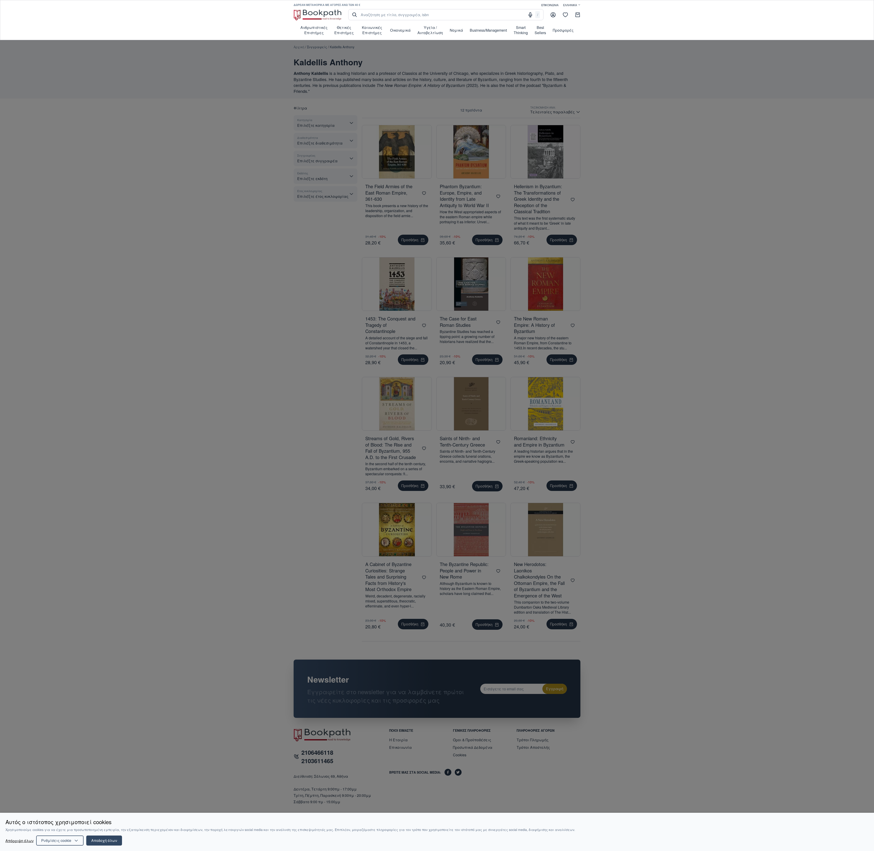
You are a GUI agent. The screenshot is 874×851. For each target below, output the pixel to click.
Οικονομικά (400, 30)
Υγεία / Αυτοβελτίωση (430, 30)
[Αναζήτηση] (354, 15)
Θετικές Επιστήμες (344, 30)
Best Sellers (540, 30)
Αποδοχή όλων (104, 840)
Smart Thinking (521, 30)
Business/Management (488, 30)
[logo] (317, 14)
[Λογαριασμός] (553, 15)
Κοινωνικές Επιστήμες (372, 30)
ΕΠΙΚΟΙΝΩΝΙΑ (550, 5)
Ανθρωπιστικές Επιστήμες (314, 30)
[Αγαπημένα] (565, 15)
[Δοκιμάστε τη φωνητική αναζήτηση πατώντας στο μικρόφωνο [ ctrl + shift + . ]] (530, 15)
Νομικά (456, 30)
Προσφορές (563, 30)
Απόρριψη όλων (19, 840)
